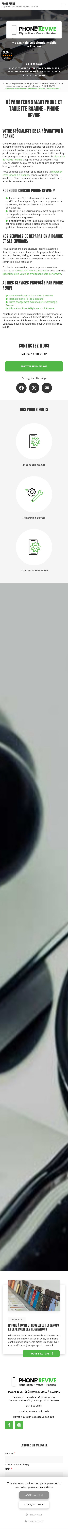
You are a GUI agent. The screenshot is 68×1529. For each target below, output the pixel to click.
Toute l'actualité (41, 1353)
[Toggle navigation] (63, 5)
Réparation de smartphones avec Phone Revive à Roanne (37, 83)
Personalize (35, 1514)
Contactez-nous (34, 75)
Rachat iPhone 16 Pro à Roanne (26, 298)
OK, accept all (35, 1495)
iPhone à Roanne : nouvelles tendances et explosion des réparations (33, 1327)
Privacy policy (35, 1521)
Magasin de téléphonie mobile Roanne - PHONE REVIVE (30, 86)
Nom (7, 1468)
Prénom (9, 1453)
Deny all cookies (35, 1504)
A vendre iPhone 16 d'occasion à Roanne (31, 295)
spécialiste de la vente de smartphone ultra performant (31, 273)
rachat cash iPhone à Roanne (30, 270)
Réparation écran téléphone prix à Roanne (31, 308)
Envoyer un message (34, 366)
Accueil (5, 83)
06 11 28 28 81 (34, 64)
